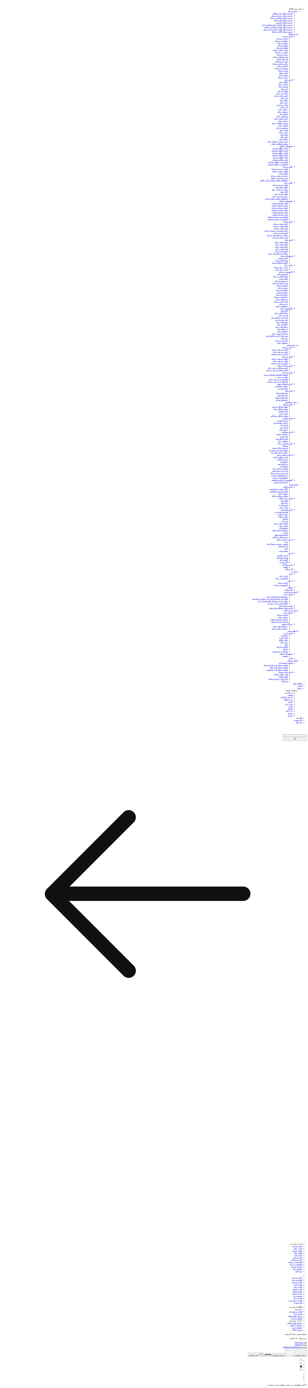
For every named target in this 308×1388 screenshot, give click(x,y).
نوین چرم (289, 704)
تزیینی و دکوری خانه (285, 539)
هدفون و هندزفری (285, 663)
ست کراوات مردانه (280, 283)
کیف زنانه (289, 240)
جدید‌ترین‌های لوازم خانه (283, 20)
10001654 (298, 1345)
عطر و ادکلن (287, 404)
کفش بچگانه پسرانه (280, 153)
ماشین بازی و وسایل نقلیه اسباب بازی (273, 601)
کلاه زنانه (284, 311)
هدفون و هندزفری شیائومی (277, 670)
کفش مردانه (288, 167)
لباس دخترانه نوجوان (279, 206)
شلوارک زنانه (282, 91)
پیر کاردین (289, 693)
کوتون (290, 695)
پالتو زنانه (284, 135)
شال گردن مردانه (281, 302)
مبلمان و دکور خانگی (279, 496)
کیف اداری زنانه (281, 249)
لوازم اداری (283, 638)
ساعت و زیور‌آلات (290, 610)
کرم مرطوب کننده (280, 457)
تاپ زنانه (284, 89)
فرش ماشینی (282, 555)
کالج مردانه (283, 173)
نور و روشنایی (287, 565)
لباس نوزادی (283, 258)
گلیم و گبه (284, 560)
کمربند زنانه (283, 315)
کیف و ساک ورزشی (285, 366)
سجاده (285, 656)
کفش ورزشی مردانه (279, 359)
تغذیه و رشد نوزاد (286, 606)
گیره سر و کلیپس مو (279, 318)
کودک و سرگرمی (290, 592)
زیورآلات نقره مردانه (280, 629)
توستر (285, 533)
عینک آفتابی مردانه (280, 276)
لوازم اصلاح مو (282, 439)
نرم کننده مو (283, 464)
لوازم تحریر (288, 633)
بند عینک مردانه (282, 299)
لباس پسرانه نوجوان (280, 203)
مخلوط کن (283, 528)
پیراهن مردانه (282, 43)
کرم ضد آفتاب (282, 459)
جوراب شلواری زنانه (280, 123)
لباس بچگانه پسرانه (280, 148)
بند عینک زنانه (282, 329)
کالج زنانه (284, 192)
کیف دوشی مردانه (280, 224)
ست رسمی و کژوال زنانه (278, 141)
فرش (290, 553)
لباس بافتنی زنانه (281, 119)
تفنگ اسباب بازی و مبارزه (277, 603)
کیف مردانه (288, 222)
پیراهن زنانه (283, 109)
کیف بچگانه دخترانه (280, 160)
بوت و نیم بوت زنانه (280, 196)
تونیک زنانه (283, 114)
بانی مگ (299, 722)
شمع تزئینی (283, 551)
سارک (290, 716)
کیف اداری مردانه (281, 228)
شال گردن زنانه (281, 340)
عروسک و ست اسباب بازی (277, 597)
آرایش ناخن (283, 430)
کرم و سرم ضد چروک (279, 473)
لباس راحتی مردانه (280, 50)
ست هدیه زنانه (282, 322)
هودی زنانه (283, 130)
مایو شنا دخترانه (281, 398)
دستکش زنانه (282, 343)
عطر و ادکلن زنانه (281, 409)
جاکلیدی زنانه (282, 324)
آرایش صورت (282, 420)
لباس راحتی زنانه (281, 96)
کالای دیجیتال (292, 661)
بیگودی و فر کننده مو (279, 453)
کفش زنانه (288, 183)
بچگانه (290, 587)
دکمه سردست (282, 292)
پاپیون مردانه (283, 288)
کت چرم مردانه (281, 61)
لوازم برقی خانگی (285, 498)
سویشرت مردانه (281, 68)
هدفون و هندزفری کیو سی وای (275, 665)
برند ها (299, 688)
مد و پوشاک (292, 34)
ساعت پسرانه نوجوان (279, 622)
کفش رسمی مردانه (280, 171)
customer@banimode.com (292, 1347)
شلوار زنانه (283, 82)
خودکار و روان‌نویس (280, 651)
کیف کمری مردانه (280, 233)
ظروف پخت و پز (281, 512)
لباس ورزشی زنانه (280, 352)
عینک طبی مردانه (281, 297)
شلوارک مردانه (282, 48)
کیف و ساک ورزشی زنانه (278, 368)
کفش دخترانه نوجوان (279, 210)
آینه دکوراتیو (283, 546)
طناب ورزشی (282, 377)
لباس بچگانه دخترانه (280, 151)
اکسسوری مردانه (286, 272)
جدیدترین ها (292, 11)
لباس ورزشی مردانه (280, 350)
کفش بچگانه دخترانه (280, 155)
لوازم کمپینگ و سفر (285, 384)
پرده (286, 542)
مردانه (290, 581)
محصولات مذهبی (286, 654)
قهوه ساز (284, 501)
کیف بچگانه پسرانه (280, 157)
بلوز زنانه (284, 98)
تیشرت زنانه (283, 84)
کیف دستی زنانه (281, 247)
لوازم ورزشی (287, 372)
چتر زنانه (284, 338)
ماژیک (285, 649)
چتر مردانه (283, 304)
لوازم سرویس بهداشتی (279, 491)
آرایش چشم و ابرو (280, 423)
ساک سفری (283, 388)
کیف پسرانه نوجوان (280, 212)
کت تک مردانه (282, 59)
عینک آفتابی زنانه (281, 313)
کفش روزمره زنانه (280, 185)
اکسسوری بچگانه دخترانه (278, 164)
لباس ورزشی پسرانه (279, 354)
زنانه (291, 574)
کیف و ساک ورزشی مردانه (277, 370)
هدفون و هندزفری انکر (279, 667)
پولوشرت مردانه (281, 41)
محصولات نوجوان (286, 201)
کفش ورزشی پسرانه (279, 363)
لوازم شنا (289, 391)
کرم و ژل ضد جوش (280, 471)
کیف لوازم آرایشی (280, 482)
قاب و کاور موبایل (280, 674)
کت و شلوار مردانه (280, 57)
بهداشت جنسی (282, 434)
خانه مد (294, 571)
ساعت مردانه (282, 615)
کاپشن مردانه (282, 66)
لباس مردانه (288, 36)
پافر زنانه (284, 137)
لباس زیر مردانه (281, 52)
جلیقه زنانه (283, 139)
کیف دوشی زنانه (281, 242)
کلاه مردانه (283, 279)
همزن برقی (283, 526)
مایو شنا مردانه (282, 393)
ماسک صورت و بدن (280, 478)
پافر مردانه (283, 73)
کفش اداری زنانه (281, 194)
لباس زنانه (288, 80)
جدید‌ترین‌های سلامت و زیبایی (281, 18)
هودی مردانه (283, 71)
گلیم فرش (283, 562)
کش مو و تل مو (282, 320)
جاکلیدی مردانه (282, 290)
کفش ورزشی (287, 356)
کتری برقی (283, 507)
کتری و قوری (282, 514)
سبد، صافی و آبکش (280, 537)
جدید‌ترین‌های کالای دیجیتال (282, 32)
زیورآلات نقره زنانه (280, 626)
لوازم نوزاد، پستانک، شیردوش (281, 608)
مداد (286, 645)
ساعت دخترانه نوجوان (279, 619)
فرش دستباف (282, 558)
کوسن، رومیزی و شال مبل (277, 544)
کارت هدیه (298, 720)
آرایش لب (284, 425)
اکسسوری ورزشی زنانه (278, 379)
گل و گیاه (289, 569)
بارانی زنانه (283, 132)
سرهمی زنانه (282, 112)
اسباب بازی (288, 594)
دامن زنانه (284, 103)
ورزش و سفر (292, 345)
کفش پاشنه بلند (282, 187)
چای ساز (284, 503)
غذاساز (285, 519)
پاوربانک (285, 681)
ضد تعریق (284, 437)
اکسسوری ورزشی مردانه (277, 382)
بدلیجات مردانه (282, 295)
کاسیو (290, 709)
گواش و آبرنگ (282, 647)
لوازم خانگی (288, 487)
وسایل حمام (283, 494)
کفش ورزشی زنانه (280, 361)
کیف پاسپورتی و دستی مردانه (276, 231)
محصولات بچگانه (286, 146)
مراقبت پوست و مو (285, 455)
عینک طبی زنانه (281, 327)
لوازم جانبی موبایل (285, 672)
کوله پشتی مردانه (281, 226)
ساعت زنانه (283, 617)
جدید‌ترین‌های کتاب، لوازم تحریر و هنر (278, 29)
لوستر (285, 567)
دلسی (290, 706)
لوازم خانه (293, 485)
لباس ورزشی (287, 347)
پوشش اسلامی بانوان (279, 144)
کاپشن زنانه (283, 125)
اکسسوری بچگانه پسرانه (278, 162)
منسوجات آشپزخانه (280, 530)
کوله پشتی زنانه (281, 244)
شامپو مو (284, 462)
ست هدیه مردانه (281, 281)
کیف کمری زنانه (281, 251)
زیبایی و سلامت (291, 402)
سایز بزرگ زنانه (281, 270)
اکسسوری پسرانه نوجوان (278, 217)
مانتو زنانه (284, 100)
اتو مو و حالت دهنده (280, 448)
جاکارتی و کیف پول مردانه (277, 235)
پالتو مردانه (283, 75)
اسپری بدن (283, 414)
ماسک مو (284, 466)
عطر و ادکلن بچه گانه (279, 416)
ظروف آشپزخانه (281, 535)
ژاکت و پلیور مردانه (280, 64)
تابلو (286, 549)
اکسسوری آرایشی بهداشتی (282, 480)
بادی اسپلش (283, 411)
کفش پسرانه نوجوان (280, 208)
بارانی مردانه (283, 77)
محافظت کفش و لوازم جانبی (276, 199)
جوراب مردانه (282, 55)
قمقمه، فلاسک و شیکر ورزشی (275, 375)
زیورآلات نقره (287, 624)
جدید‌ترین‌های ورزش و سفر (282, 16)
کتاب (291, 658)
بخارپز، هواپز (283, 517)
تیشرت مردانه (282, 39)
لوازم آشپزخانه (287, 510)
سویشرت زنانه (282, 128)
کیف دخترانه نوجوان (280, 215)
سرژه (290, 713)
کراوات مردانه (282, 286)
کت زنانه (284, 107)
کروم (290, 702)
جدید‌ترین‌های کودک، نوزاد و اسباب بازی (277, 25)
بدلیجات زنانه (282, 331)
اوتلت (300, 686)
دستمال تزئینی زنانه (280, 334)
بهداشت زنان (283, 441)
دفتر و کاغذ (283, 640)
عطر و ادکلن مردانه (280, 407)
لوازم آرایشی (287, 418)
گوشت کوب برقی (281, 523)
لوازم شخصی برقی (285, 443)
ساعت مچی (288, 613)
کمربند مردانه (282, 274)
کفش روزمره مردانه (279, 169)
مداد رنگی (284, 642)
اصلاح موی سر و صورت (278, 450)
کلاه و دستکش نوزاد (280, 263)
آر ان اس (289, 711)
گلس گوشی (283, 677)
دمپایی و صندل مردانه (279, 176)
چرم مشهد (288, 700)
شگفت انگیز (297, 684)
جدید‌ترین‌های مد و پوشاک (283, 13)
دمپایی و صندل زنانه (280, 190)
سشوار (285, 446)
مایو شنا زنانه (282, 395)
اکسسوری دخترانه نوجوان (277, 219)
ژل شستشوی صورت (279, 475)
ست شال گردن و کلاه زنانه (277, 336)
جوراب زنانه (283, 121)
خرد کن (285, 521)
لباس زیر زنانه (282, 93)
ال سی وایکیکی (286, 697)
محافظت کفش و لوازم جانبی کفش (274, 180)
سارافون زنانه (282, 116)
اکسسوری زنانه (286, 308)
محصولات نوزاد (287, 256)
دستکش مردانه (282, 306)
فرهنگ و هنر (292, 631)
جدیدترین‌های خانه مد (284, 23)
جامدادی (284, 635)
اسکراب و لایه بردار (280, 469)
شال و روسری (282, 105)
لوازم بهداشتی (287, 432)
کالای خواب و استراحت (278, 489)
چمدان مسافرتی (281, 386)
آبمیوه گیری (283, 505)
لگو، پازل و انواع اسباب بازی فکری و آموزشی (270, 599)
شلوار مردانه (283, 45)
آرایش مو (284, 427)
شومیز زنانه (283, 87)
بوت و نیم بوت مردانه (279, 178)
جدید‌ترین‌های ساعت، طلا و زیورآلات (278, 27)
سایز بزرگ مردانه (281, 267)
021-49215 (299, 1343)
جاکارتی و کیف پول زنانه (278, 254)
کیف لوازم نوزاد (281, 260)
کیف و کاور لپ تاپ (280, 238)
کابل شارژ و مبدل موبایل (278, 679)
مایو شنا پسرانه (282, 400)
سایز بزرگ (288, 265)
